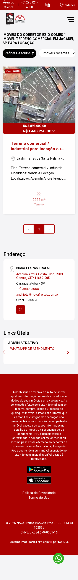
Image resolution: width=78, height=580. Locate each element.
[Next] (68, 95)
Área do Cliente (8, 5)
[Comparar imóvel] (70, 78)
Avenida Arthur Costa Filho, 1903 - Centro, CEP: (40, 276)
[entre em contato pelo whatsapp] (56, 557)
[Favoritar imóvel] (70, 72)
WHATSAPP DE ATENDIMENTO (32, 348)
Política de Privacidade (39, 493)
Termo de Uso (39, 497)
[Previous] (9, 95)
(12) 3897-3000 (27, 289)
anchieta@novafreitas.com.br (37, 294)
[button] (48, 5)
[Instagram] (20, 309)
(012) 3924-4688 (29, 5)
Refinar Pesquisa (18, 53)
